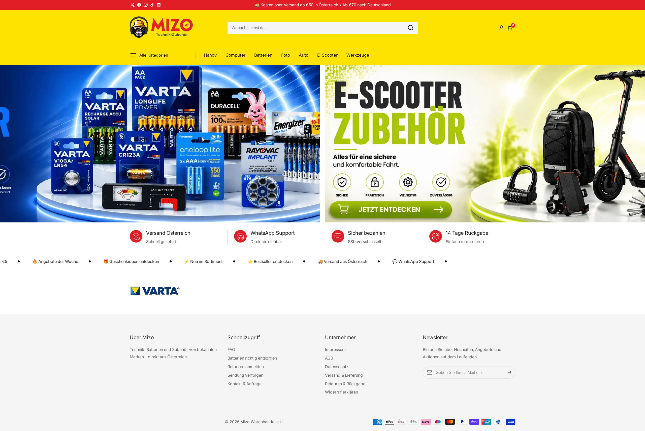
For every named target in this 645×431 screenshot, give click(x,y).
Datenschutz (336, 366)
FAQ (231, 349)
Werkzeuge (357, 55)
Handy (210, 55)
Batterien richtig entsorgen (252, 358)
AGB (329, 358)
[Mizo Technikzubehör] (322, 292)
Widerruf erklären (341, 392)
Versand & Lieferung (344, 375)
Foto (285, 55)
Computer (235, 55)
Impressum (335, 349)
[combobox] (323, 28)
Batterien (263, 55)
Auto (303, 55)
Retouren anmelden (246, 366)
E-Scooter (327, 55)
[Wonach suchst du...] (410, 27)
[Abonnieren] (509, 372)
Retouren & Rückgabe (345, 383)
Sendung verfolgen (245, 375)
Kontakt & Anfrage (245, 383)
